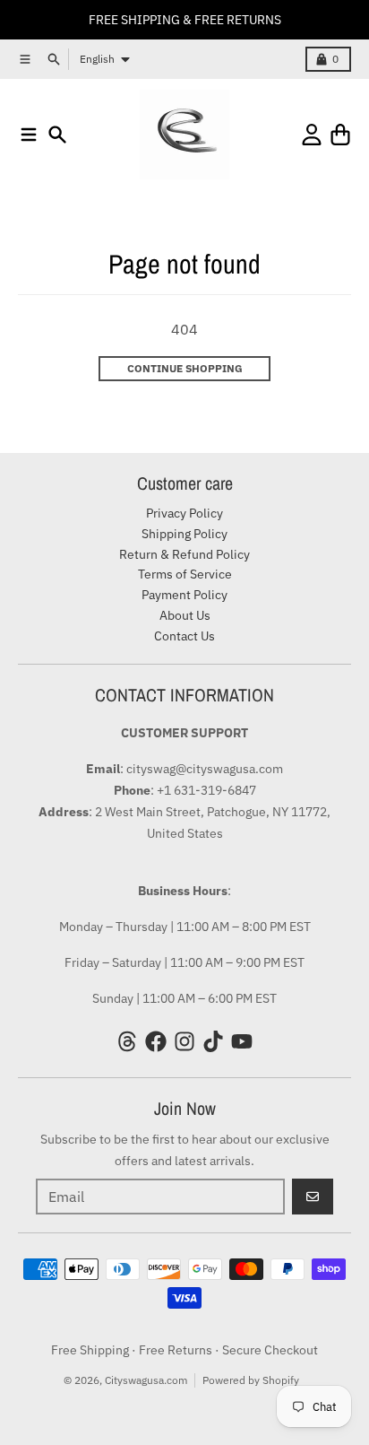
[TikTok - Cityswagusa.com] (213, 1041)
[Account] (311, 134)
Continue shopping (185, 368)
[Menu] (28, 134)
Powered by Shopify (250, 1380)
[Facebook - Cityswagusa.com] (156, 1041)
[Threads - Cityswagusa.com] (127, 1041)
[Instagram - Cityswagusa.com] (184, 1041)
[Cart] (340, 134)
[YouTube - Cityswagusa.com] (242, 1041)
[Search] (57, 134)
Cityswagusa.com (146, 1380)
